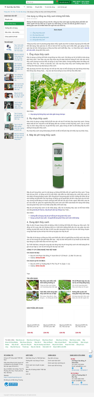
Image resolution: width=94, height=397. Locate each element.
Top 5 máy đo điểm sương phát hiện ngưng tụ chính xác (19, 127)
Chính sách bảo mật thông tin (56, 363)
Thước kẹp (25, 347)
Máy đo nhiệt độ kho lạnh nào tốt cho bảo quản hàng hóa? (19, 136)
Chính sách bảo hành (54, 360)
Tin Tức (13, 12)
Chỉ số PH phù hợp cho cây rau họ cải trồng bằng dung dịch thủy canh (81, 282)
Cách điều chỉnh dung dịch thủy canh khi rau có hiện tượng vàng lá (48, 292)
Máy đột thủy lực (15, 347)
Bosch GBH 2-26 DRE (59, 347)
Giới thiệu (29, 7)
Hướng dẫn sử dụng (11, 28)
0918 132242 (85, 2)
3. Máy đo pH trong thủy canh (40, 37)
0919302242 (84, 384)
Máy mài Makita (73, 342)
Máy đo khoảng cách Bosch (42, 344)
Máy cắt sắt (15, 344)
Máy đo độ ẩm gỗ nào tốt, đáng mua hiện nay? (19, 95)
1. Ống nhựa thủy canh (38, 33)
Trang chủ (7, 12)
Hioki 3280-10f (47, 347)
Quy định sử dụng (53, 358)
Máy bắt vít (38, 342)
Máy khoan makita (75, 340)
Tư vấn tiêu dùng (50, 7)
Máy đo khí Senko (57, 344)
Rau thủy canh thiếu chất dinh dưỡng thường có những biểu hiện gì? (48, 282)
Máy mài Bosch (48, 342)
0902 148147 (77, 2)
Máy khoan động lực (26, 342)
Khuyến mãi (8, 19)
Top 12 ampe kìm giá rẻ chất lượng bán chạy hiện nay (18, 116)
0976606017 (84, 370)
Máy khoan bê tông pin (33, 340)
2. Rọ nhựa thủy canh (37, 35)
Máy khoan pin (20, 340)
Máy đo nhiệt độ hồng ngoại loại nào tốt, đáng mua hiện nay (19, 57)
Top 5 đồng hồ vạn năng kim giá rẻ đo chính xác (18, 77)
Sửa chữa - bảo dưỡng (12, 32)
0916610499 (75, 370)
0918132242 (75, 384)
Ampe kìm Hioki (69, 344)
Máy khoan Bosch (47, 340)
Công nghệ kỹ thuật (11, 36)
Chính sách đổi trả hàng (55, 365)
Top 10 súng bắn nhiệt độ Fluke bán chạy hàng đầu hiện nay (18, 67)
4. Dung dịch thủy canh (38, 40)
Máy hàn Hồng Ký (26, 344)
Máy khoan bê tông (61, 340)
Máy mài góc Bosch (60, 342)
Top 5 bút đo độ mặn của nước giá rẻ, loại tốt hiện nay (19, 86)
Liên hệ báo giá (62, 7)
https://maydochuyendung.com (13, 377)
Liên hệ (28, 374)
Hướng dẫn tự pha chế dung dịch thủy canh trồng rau (80, 292)
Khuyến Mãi (38, 7)
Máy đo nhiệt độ (35, 347)
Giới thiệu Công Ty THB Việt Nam (35, 358)
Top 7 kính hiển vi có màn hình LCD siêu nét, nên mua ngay (18, 47)
